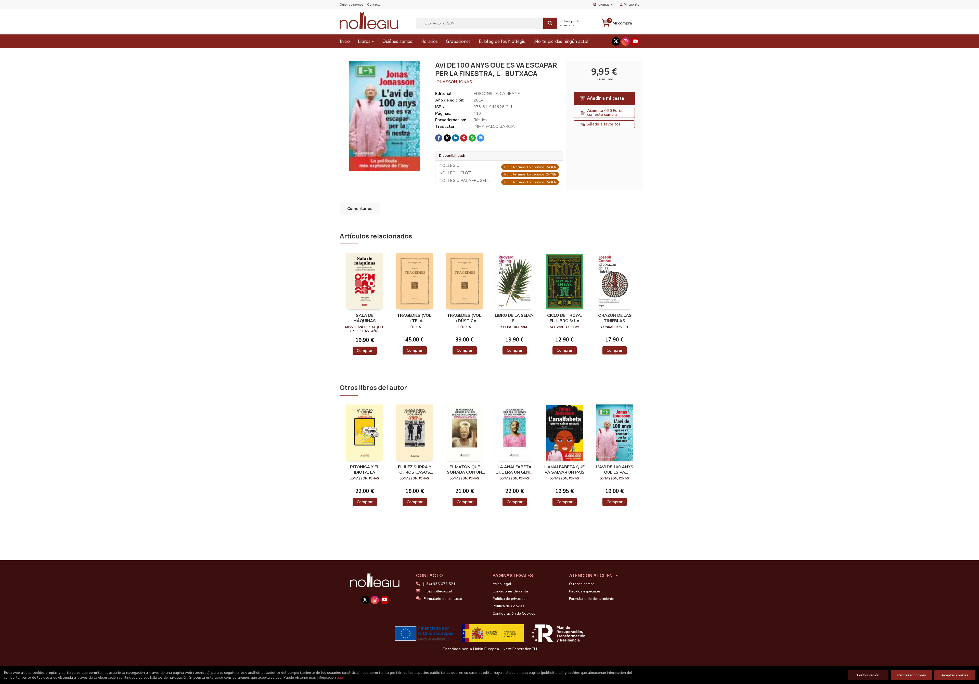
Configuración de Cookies (514, 613)
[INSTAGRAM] (625, 41)
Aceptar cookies (954, 675)
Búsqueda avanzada (569, 23)
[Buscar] (550, 23)
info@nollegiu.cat (437, 591)
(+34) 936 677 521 (439, 583)
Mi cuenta (631, 4)
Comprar (365, 350)
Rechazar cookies (911, 675)
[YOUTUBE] (635, 41)
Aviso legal (502, 583)
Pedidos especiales (585, 591)
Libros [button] (364, 41)
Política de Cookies (508, 606)
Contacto (374, 4)
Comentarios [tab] (359, 208)
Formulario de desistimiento (591, 598)
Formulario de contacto (443, 598)
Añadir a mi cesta (605, 98)
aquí (340, 677)
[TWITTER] (616, 41)
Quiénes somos (352, 4)
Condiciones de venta (510, 591)
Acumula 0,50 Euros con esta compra (605, 112)
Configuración (868, 675)
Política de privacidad (510, 598)
